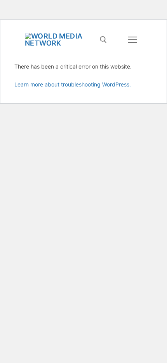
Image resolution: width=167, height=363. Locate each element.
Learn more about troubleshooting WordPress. (72, 84)
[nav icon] (132, 40)
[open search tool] (103, 39)
